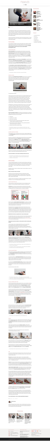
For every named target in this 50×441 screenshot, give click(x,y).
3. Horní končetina (36, 37)
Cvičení (13, 398)
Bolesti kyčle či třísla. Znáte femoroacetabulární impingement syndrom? (39, 29)
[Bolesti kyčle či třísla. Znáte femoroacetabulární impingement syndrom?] (34, 28)
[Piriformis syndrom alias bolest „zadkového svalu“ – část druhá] (34, 23)
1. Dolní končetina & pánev (37, 35)
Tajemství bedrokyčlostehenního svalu (40, 20)
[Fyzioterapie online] (25, 2)
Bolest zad (11, 398)
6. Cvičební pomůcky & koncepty (37, 41)
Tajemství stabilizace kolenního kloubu (28, 420)
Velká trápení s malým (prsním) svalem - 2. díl (12, 420)
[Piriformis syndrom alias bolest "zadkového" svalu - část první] (34, 12)
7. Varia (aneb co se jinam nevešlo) (37, 42)
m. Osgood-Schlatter (22, 292)
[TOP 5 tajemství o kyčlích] (20, 416)
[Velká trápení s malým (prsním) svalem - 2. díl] (12, 416)
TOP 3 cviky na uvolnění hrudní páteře (39, 16)
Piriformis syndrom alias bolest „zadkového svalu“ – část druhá (38, 24)
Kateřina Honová (11, 27)
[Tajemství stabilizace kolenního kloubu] (28, 416)
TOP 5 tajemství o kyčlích (20, 419)
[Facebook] (11, 402)
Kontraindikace (16, 398)
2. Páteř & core (35, 36)
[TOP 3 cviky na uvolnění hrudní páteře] (34, 16)
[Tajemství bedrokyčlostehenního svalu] (34, 20)
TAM (29, 283)
